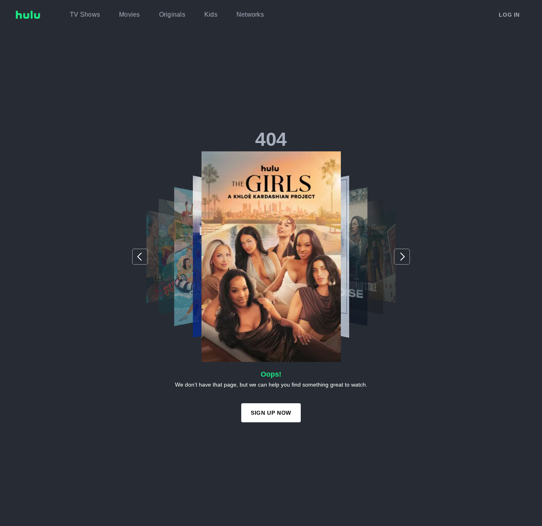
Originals (172, 14)
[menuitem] (84, 15)
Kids (210, 14)
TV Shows (85, 14)
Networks (250, 14)
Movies (129, 14)
